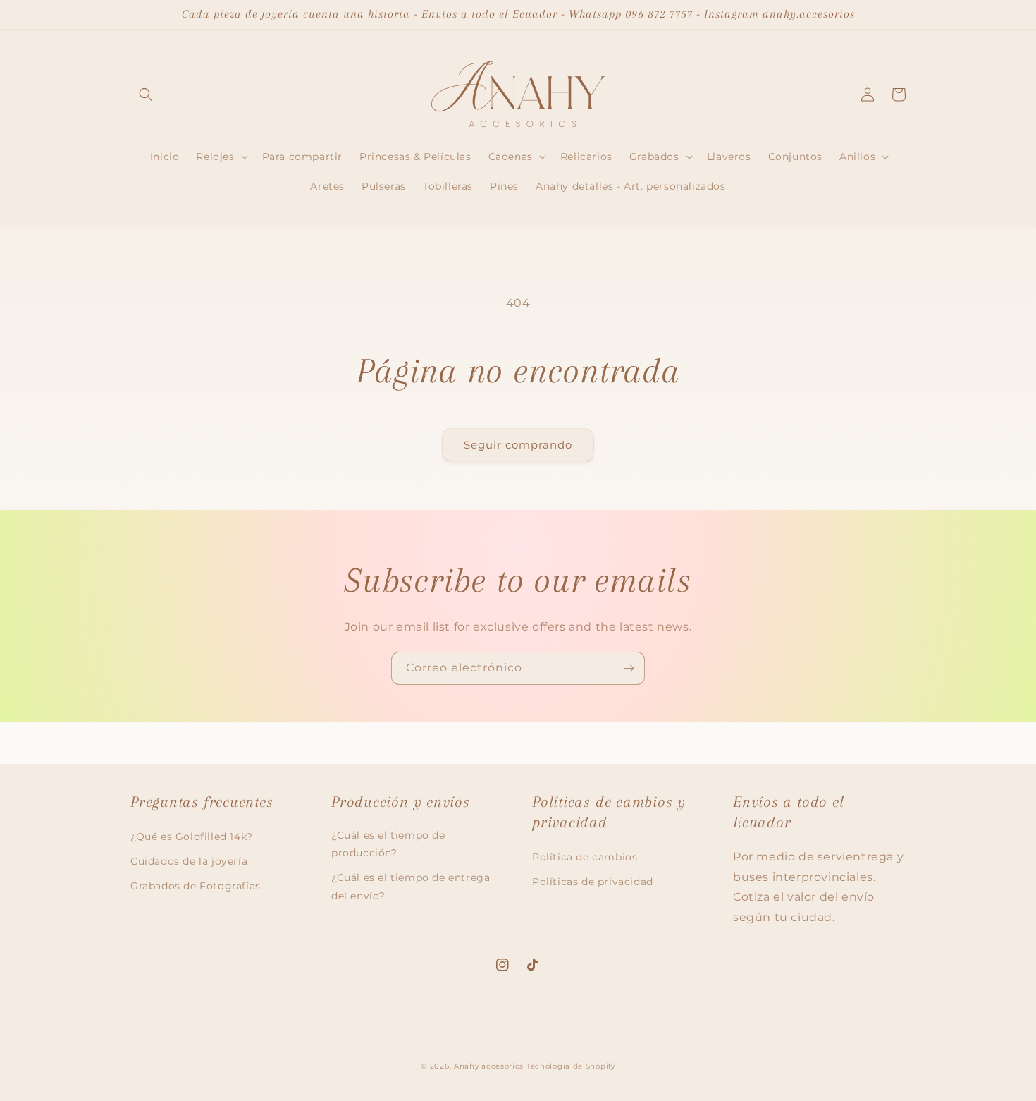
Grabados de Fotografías (195, 886)
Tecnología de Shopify (570, 1066)
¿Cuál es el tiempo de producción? (388, 844)
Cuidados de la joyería (188, 861)
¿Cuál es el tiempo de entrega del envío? (410, 886)
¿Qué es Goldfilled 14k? (191, 836)
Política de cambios (584, 857)
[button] (145, 94)
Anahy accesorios (489, 1066)
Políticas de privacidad (592, 881)
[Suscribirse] (628, 668)
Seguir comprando (518, 444)
